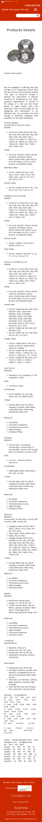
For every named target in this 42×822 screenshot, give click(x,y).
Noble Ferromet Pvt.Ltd (15, 9)
